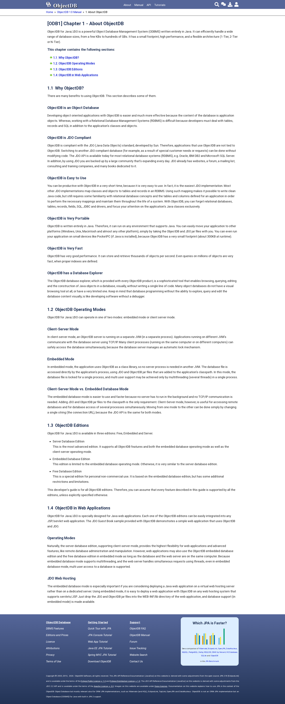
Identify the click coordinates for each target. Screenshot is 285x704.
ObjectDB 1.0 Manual (69, 12)
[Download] (230, 4)
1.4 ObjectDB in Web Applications (75, 75)
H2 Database (231, 652)
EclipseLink (212, 649)
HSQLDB (207, 652)
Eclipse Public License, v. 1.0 (93, 681)
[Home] (48, 4)
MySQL (185, 652)
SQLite (203, 656)
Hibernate (203, 649)
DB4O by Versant (219, 652)
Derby (201, 652)
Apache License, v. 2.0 (104, 686)
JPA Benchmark (212, 661)
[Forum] (223, 4)
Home (49, 12)
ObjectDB (214, 656)
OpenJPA (221, 649)
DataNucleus (231, 649)
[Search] (217, 4)
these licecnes (161, 686)
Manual (138, 5)
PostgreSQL (193, 652)
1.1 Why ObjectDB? (66, 57)
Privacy (50, 654)
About (127, 5)
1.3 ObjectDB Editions (68, 69)
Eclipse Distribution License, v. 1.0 (125, 681)
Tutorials (159, 5)
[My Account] (236, 4)
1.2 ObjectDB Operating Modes (74, 63)
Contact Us (136, 661)
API (149, 5)
